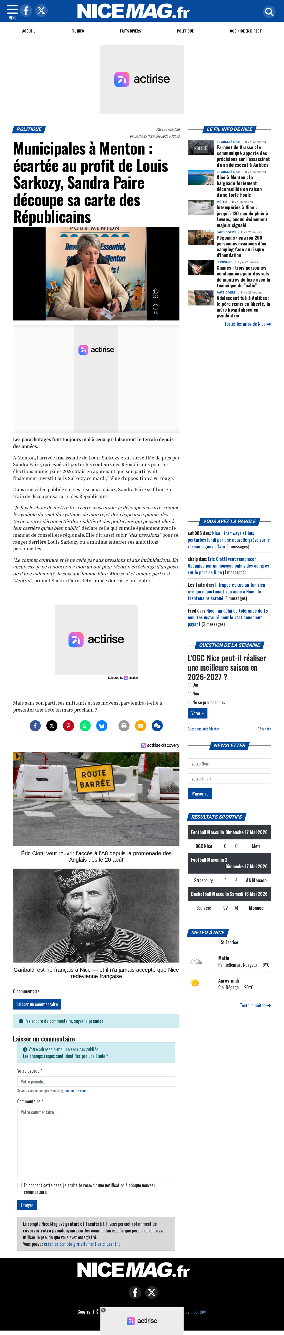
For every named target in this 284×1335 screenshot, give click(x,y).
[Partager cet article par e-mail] (140, 725)
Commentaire (30, 1101)
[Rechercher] (267, 12)
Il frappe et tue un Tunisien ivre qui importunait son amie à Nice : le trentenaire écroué (226, 591)
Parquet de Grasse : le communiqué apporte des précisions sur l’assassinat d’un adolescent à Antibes (243, 155)
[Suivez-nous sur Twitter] (150, 1296)
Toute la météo (253, 1005)
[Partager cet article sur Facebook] (35, 725)
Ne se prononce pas (208, 702)
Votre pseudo (29, 1070)
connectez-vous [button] (76, 1090)
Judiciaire (224, 262)
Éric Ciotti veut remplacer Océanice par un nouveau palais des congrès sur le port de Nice (228, 566)
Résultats (264, 729)
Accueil (28, 31)
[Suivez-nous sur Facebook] (133, 1296)
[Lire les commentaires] (157, 725)
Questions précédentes (204, 729)
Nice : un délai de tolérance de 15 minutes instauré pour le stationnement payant (228, 617)
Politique (185, 31)
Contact (200, 1311)
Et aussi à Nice (228, 142)
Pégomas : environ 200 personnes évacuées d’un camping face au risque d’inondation (241, 246)
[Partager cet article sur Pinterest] (68, 725)
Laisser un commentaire (37, 1004)
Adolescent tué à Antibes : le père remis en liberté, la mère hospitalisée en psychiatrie (243, 306)
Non (195, 693)
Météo (222, 202)
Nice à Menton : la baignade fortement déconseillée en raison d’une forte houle (239, 185)
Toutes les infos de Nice (245, 323)
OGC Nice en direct (246, 31)
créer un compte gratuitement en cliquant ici (82, 1243)
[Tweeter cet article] (51, 725)
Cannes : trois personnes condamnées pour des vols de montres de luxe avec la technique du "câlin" (243, 276)
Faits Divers (130, 31)
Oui (194, 684)
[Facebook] (24, 11)
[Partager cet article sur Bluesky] (101, 725)
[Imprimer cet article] (124, 725)
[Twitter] (40, 11)
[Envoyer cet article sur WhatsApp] (85, 725)
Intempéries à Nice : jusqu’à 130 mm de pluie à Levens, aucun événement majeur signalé (242, 215)
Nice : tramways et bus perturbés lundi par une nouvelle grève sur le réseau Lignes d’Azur (229, 540)
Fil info (78, 31)
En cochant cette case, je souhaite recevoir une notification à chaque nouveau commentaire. (89, 1188)
